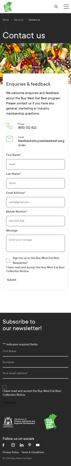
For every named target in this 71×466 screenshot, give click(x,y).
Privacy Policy (11, 452)
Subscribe (10, 402)
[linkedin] (21, 445)
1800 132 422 (27, 128)
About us (18, 19)
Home (6, 19)
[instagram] (13, 445)
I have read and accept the (35, 269)
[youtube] (37, 445)
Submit (11, 280)
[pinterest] (29, 445)
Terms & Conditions (32, 452)
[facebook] (4, 445)
